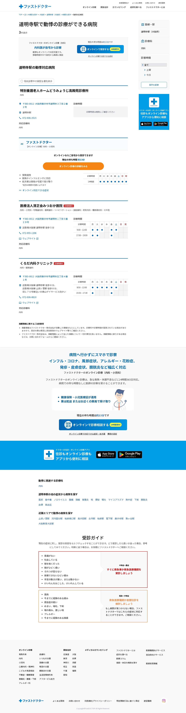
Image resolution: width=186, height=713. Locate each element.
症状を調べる (136, 7)
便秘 (97, 499)
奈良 (74, 666)
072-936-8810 (29, 297)
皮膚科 (42, 654)
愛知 (65, 674)
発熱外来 (23, 654)
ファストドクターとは (155, 7)
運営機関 (161, 3)
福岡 (74, 670)
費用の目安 (112, 433)
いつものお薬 (45, 658)
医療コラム (121, 658)
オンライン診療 (89, 7)
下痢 (136, 499)
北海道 (66, 654)
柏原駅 (100, 518)
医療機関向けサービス (155, 650)
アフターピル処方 (47, 679)
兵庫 (74, 658)
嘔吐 (104, 499)
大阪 (74, 654)
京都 (74, 662)
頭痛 (78, 499)
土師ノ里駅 (44, 518)
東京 (65, 658)
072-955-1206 (29, 233)
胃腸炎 (85, 499)
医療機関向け (124, 3)
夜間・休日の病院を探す (126, 662)
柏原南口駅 (70, 518)
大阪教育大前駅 (46, 523)
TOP (20, 14)
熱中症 (129, 499)
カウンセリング (119, 7)
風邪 (41, 499)
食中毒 (48, 499)
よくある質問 (137, 3)
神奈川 (66, 662)
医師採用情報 (151, 663)
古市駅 (92, 518)
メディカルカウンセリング (96, 650)
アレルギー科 (24, 683)
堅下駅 (109, 518)
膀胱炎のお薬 (45, 670)
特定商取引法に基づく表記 (127, 700)
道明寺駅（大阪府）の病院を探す (59, 14)
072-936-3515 (29, 117)
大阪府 (42, 14)
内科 (41, 486)
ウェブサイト (29, 238)
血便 (41, 504)
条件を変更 (154, 84)
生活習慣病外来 (46, 674)
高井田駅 (82, 518)
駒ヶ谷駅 (130, 518)
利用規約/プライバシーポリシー (98, 700)
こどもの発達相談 (26, 670)
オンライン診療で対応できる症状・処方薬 (87, 433)
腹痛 (71, 499)
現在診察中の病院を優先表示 (38, 81)
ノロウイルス (60, 499)
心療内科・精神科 (26, 666)
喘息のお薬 (44, 666)
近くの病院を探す (30, 14)
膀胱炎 (144, 499)
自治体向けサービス (154, 654)
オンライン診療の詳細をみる (73, 166)
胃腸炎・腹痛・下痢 (27, 679)
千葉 (65, 670)
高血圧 (48, 504)
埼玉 (65, 666)
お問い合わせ (150, 3)
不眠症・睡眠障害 (26, 674)
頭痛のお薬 (44, 662)
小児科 (22, 662)
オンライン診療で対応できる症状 (100, 56)
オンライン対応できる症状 (35, 190)
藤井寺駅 (119, 518)
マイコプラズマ (116, 499)
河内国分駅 (57, 518)
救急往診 (104, 7)
